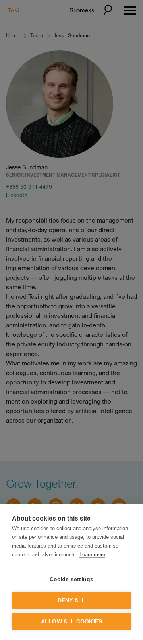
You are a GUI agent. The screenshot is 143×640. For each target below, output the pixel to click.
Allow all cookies (71, 622)
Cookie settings (72, 579)
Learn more (92, 554)
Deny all (72, 600)
